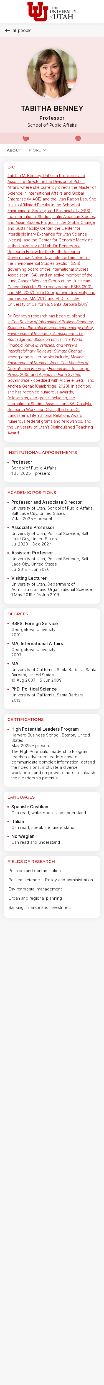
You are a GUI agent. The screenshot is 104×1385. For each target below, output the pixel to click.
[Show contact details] (26, 138)
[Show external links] (78, 138)
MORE (35, 150)
